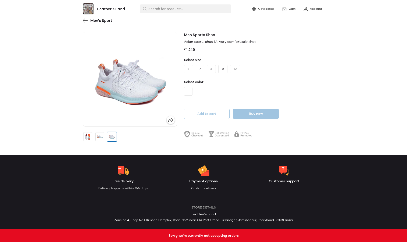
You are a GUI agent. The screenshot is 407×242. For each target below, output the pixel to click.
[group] (130, 79)
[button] (88, 137)
